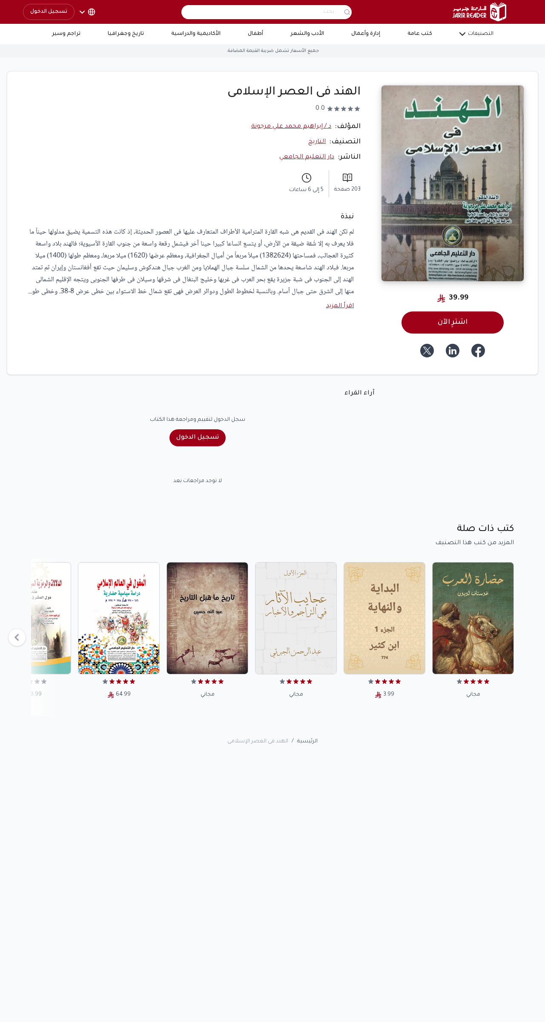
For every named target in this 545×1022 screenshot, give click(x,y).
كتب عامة (419, 34)
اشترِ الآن (453, 322)
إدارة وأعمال (365, 34)
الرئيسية (307, 742)
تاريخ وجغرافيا (126, 34)
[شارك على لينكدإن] (452, 350)
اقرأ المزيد (340, 306)
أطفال (255, 34)
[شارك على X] (427, 350)
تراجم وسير (66, 34)
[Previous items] (17, 637)
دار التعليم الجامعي (306, 157)
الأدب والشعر (307, 34)
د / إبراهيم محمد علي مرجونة (291, 126)
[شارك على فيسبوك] (478, 350)
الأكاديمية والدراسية (196, 34)
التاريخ (317, 142)
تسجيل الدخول (48, 12)
